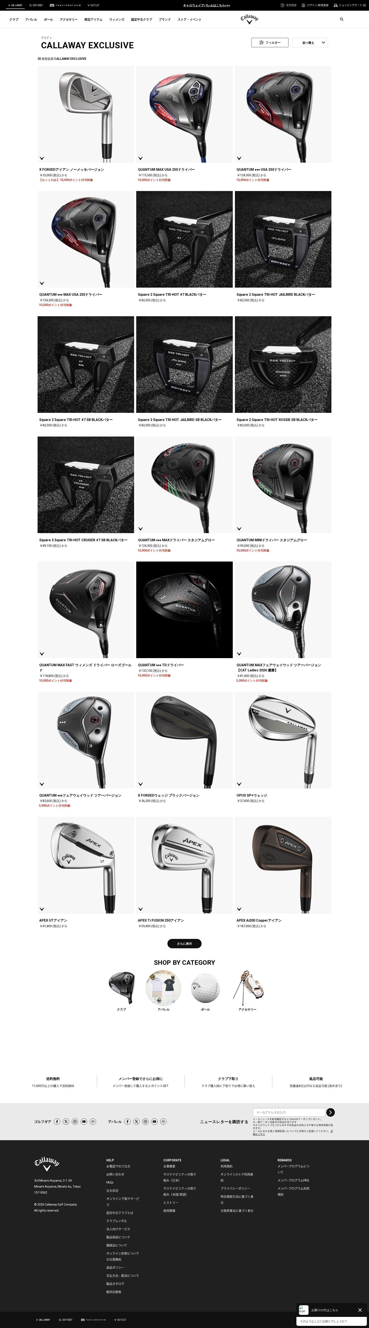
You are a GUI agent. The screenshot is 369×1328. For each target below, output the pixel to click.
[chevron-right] (330, 1112)
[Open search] (341, 19)
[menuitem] (288, 5)
